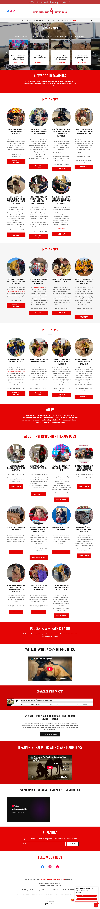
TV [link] (71, 36)
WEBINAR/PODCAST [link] (79, 36)
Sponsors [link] (56, 20)
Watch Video (16, 486)
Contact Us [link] (68, 894)
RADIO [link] (66, 36)
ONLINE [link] (50, 36)
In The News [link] (45, 894)
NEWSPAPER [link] (43, 36)
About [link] (29, 20)
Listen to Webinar (50, 734)
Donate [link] (48, 20)
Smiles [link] (61, 894)
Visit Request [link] (66, 20)
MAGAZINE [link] (25, 36)
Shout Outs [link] (54, 894)
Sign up (73, 844)
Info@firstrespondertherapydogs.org (53, 879)
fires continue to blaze (39, 287)
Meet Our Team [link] (38, 20)
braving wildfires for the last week (16, 291)
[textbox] (43, 844)
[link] (8, 11)
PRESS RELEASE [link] (58, 36)
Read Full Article (16, 161)
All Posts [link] (18, 36)
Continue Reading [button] (18, 62)
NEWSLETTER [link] (34, 36)
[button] (75, 20)
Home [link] (23, 20)
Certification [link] (35, 894)
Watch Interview (38, 557)
